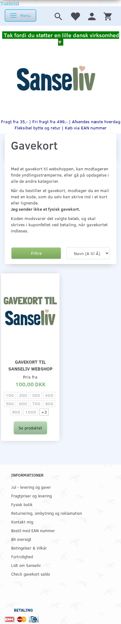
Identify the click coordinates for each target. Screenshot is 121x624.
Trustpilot (9, 3)
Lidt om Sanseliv (26, 565)
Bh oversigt (21, 539)
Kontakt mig (22, 521)
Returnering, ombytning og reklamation (46, 513)
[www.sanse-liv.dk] (56, 78)
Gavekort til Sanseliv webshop (30, 365)
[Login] (91, 16)
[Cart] (107, 16)
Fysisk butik (22, 504)
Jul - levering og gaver (31, 487)
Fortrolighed (22, 556)
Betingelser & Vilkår (29, 547)
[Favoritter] (75, 16)
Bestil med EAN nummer (33, 530)
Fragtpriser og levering (31, 495)
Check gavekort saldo (30, 574)
